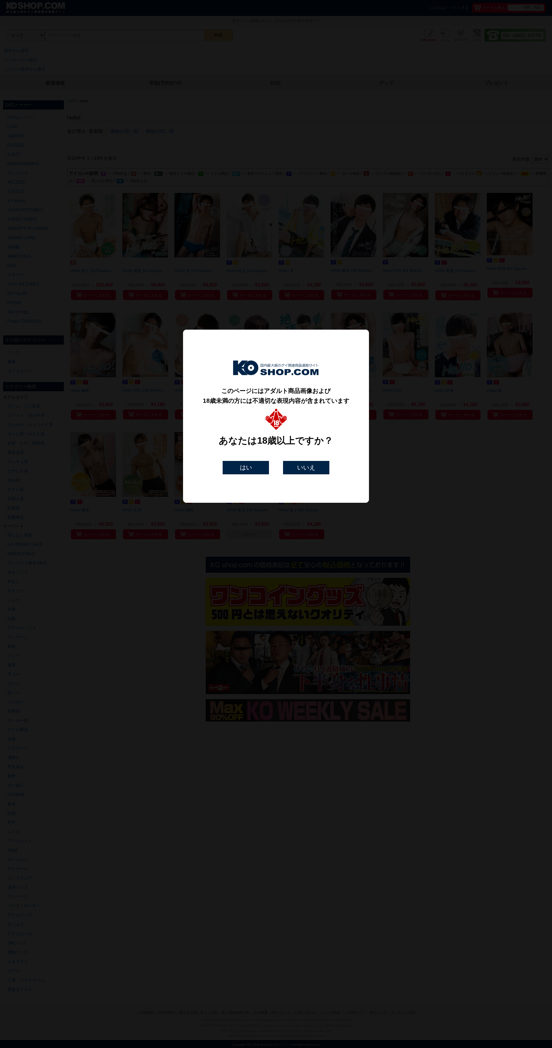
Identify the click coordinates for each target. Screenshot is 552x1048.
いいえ (306, 467)
